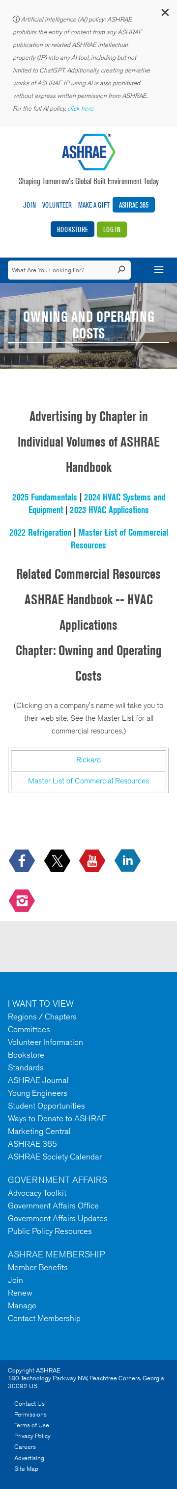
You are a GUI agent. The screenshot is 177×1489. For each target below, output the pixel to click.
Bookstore (72, 229)
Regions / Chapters (42, 1016)
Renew (20, 1293)
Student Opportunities (46, 1106)
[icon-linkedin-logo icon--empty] (129, 861)
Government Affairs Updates (58, 1218)
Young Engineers (37, 1093)
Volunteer (57, 205)
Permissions (30, 1414)
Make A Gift (94, 205)
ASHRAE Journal (38, 1080)
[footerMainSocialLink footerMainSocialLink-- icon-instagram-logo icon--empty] (23, 901)
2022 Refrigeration (40, 532)
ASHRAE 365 (133, 205)
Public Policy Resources (50, 1231)
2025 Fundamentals (44, 497)
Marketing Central (39, 1131)
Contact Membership (44, 1318)
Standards (26, 1067)
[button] (164, 14)
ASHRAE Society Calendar (55, 1156)
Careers (25, 1446)
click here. (81, 108)
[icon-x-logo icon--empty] (58, 861)
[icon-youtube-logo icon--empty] (93, 861)
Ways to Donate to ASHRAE (57, 1118)
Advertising (29, 1458)
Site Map (26, 1469)
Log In (111, 229)
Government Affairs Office (53, 1205)
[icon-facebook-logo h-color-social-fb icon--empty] (23, 861)
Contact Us (29, 1403)
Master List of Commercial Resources (88, 780)
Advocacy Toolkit (37, 1193)
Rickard (88, 759)
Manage (22, 1305)
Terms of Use (31, 1425)
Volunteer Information (45, 1042)
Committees (29, 1029)
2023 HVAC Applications (109, 510)
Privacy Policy (32, 1436)
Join (29, 205)
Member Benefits (38, 1267)
